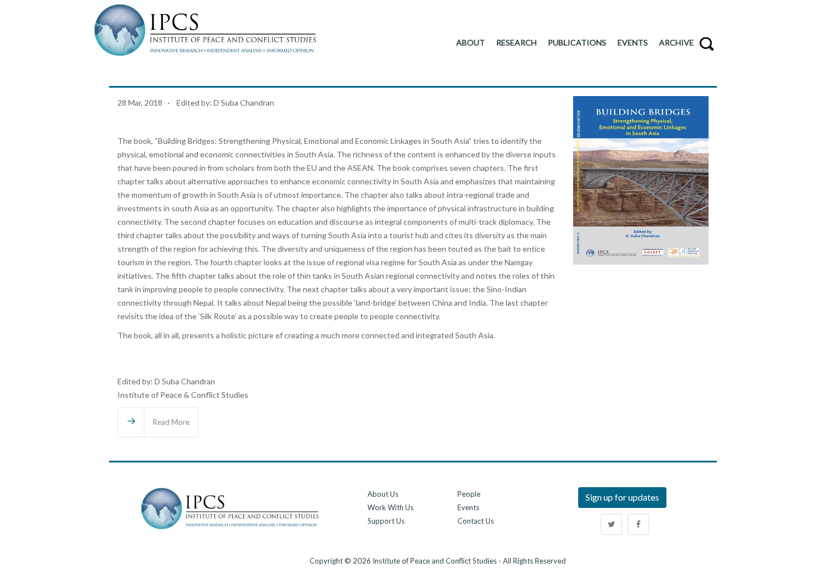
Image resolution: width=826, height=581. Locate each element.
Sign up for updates (622, 497)
